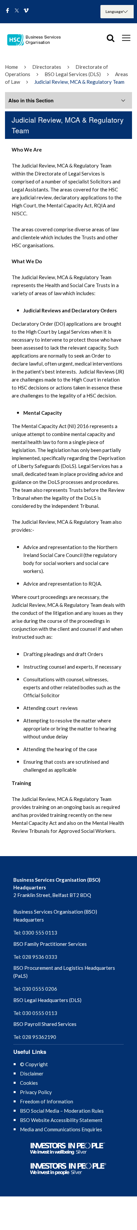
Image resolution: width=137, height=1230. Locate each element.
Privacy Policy (36, 1092)
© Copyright (34, 1064)
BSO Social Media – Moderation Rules (62, 1111)
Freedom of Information (46, 1101)
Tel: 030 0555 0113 (35, 1013)
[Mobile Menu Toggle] (126, 37)
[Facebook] (7, 11)
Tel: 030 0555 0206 (35, 989)
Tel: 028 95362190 (34, 1037)
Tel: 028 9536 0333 (35, 957)
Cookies (29, 1083)
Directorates (46, 67)
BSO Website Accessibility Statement (61, 1120)
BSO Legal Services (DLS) (73, 74)
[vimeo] (26, 11)
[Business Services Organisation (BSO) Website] (36, 40)
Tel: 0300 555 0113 (35, 933)
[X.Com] (17, 11)
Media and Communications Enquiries (61, 1129)
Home (11, 67)
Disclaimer (32, 1073)
